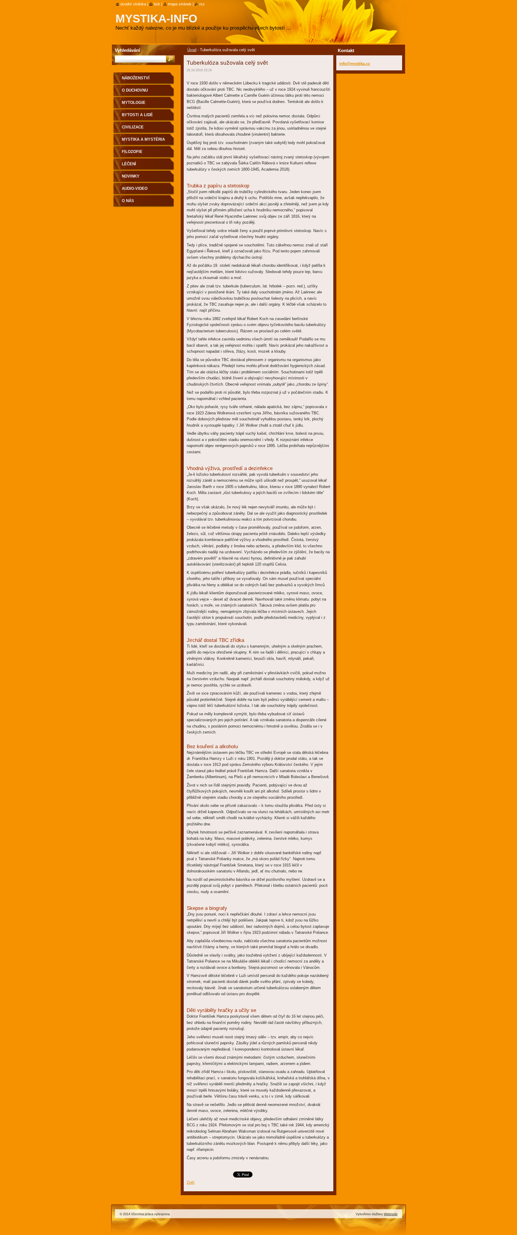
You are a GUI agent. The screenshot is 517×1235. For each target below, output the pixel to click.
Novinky (130, 176)
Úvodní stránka (133, 4)
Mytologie (133, 102)
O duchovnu (135, 90)
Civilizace (133, 127)
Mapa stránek (179, 4)
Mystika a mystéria (143, 139)
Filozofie (132, 151)
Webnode (391, 1214)
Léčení (129, 164)
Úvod (191, 50)
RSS (202, 4)
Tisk (157, 4)
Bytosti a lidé (137, 115)
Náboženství (136, 78)
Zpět (190, 1182)
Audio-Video (135, 188)
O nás (128, 200)
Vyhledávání (127, 50)
